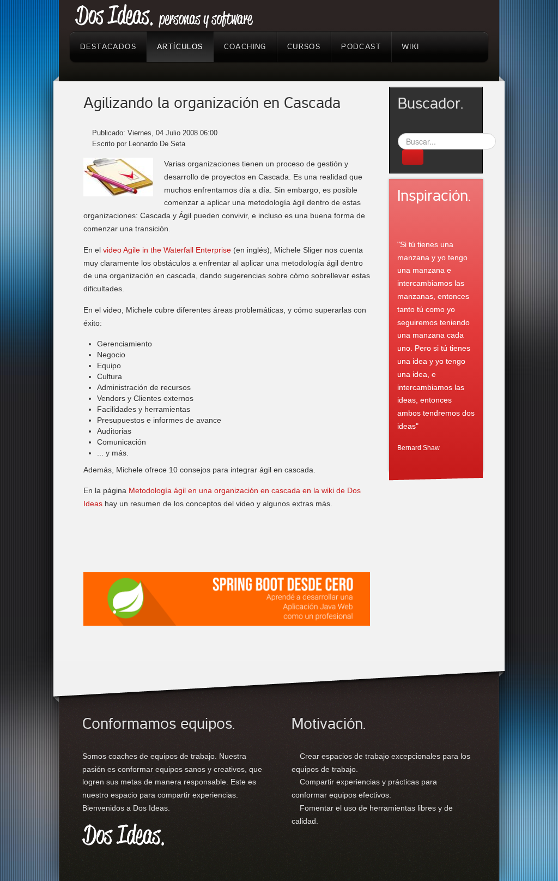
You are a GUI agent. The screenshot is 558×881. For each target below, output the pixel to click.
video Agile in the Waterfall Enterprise (167, 249)
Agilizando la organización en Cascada (212, 103)
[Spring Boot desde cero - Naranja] (226, 598)
